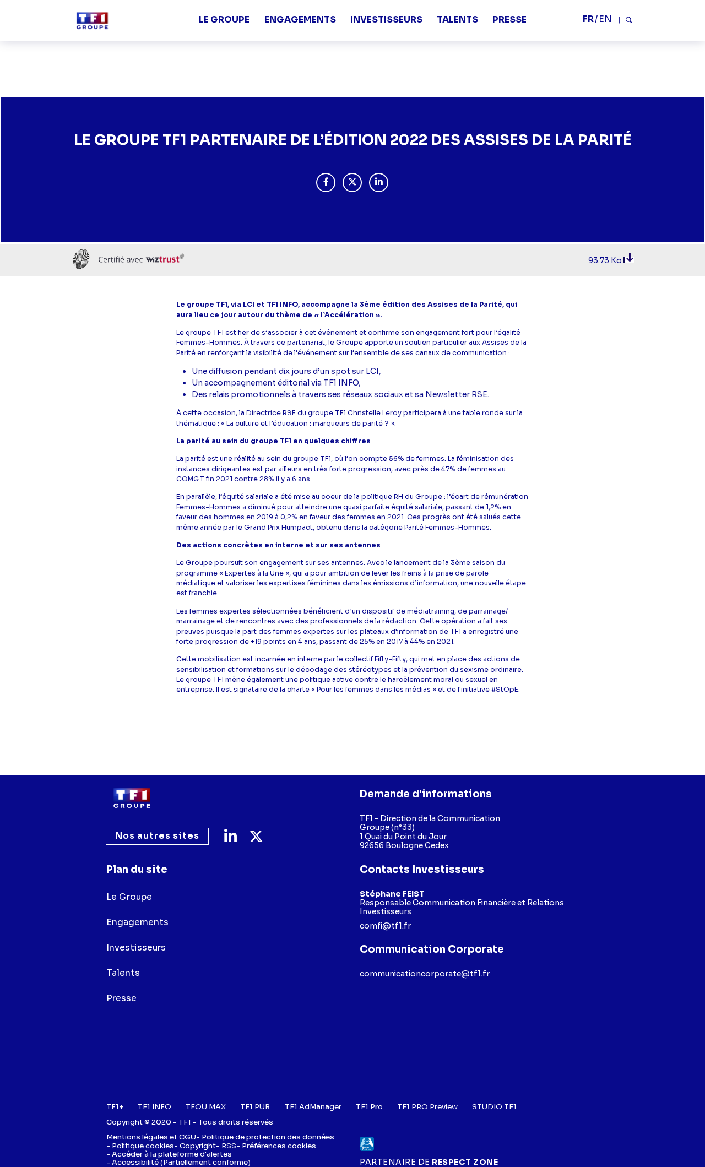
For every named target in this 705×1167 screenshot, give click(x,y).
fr (588, 19)
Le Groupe (224, 19)
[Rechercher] (625, 20)
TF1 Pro (369, 1107)
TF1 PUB (255, 1107)
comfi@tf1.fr (385, 926)
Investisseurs (386, 19)
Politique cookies (143, 1145)
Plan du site (136, 869)
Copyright (198, 1145)
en (605, 19)
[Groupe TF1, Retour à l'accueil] (92, 20)
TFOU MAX (206, 1107)
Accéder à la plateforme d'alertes (172, 1154)
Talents (457, 19)
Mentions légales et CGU (151, 1137)
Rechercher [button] (626, 20)
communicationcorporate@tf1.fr (425, 974)
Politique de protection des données (268, 1137)
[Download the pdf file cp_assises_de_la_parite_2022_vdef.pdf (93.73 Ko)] (628, 260)
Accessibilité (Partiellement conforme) (181, 1162)
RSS (228, 1145)
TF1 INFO (154, 1107)
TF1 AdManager (313, 1107)
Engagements (300, 19)
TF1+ (114, 1107)
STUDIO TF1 (494, 1107)
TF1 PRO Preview (427, 1107)
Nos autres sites (157, 836)
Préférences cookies (279, 1145)
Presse (509, 19)
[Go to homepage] (132, 798)
